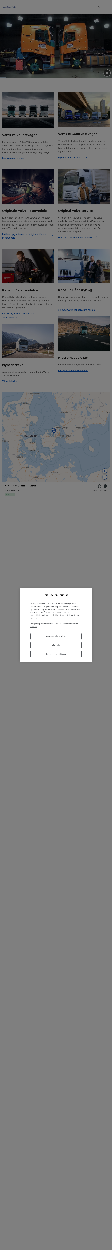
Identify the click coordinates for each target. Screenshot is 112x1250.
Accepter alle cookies (56, 636)
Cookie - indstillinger (56, 654)
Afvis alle (56, 645)
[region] (56, 625)
